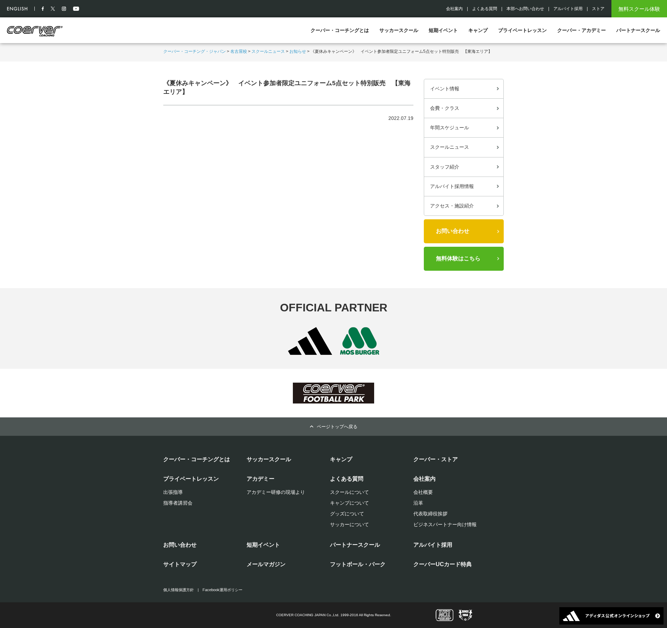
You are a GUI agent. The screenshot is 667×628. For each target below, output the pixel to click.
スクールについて (349, 492)
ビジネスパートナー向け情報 (445, 524)
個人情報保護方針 (178, 590)
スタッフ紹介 (444, 167)
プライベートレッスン (522, 30)
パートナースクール (638, 30)
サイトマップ (180, 564)
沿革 (418, 503)
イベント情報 (444, 88)
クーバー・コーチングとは (340, 30)
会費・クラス (444, 108)
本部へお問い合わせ (525, 8)
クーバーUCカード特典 (442, 564)
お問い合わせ (452, 231)
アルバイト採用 (568, 8)
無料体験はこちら (458, 258)
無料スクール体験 (639, 9)
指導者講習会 (177, 503)
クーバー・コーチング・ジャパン (194, 51)
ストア (598, 8)
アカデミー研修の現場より (276, 492)
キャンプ (478, 30)
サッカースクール (398, 30)
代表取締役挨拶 (430, 513)
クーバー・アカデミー (581, 30)
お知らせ (297, 51)
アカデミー (260, 479)
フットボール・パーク (358, 564)
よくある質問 (484, 8)
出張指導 (173, 492)
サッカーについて (349, 524)
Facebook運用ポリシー (222, 590)
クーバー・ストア (435, 459)
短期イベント (443, 30)
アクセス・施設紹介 (452, 206)
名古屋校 (238, 51)
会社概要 (423, 492)
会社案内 (454, 8)
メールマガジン (266, 564)
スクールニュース (268, 51)
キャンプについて (349, 503)
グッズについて (347, 513)
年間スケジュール (449, 127)
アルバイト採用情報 (452, 186)
